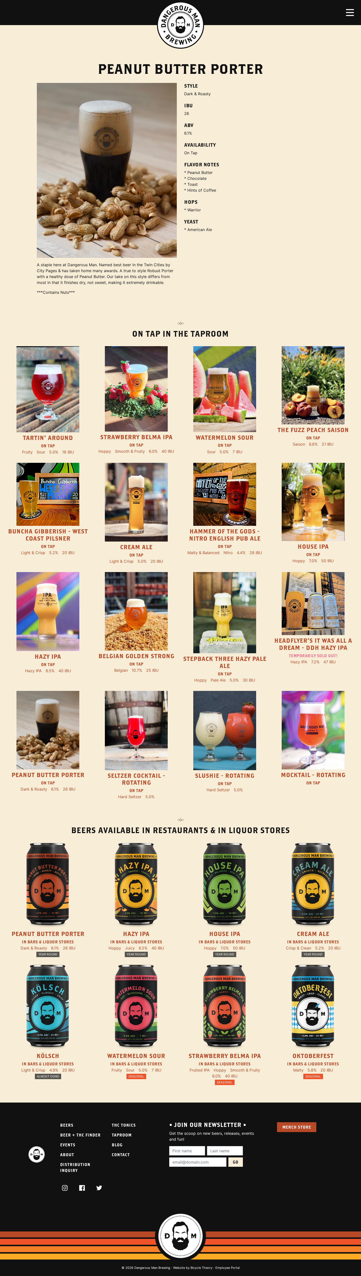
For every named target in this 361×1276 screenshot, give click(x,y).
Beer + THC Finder (80, 1135)
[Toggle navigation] (350, 12)
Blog (117, 1144)
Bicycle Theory (201, 1268)
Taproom (122, 1135)
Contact (121, 1154)
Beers (66, 1125)
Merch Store (296, 1127)
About (67, 1154)
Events (67, 1144)
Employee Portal (227, 1268)
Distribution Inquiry (75, 1167)
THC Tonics (124, 1125)
